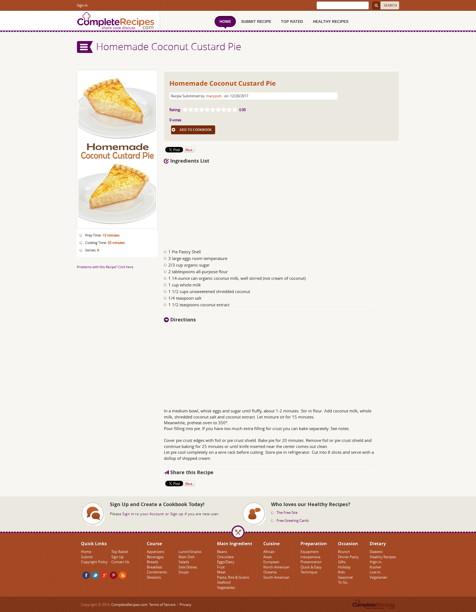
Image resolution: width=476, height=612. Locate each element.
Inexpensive (310, 556)
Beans (222, 551)
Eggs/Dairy (225, 561)
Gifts (341, 561)
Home (86, 551)
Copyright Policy (94, 561)
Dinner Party (348, 556)
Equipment (310, 551)
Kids (341, 572)
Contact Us (120, 561)
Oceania (270, 572)
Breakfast (154, 567)
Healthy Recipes (383, 556)
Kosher (375, 567)
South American (276, 577)
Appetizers (155, 551)
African (269, 551)
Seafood (224, 582)
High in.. (376, 561)
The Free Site (287, 512)
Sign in (82, 5)
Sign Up (117, 556)
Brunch (344, 551)
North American (276, 567)
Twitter (95, 575)
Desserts (154, 577)
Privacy (185, 604)
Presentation (311, 561)
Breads (152, 561)
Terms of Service (162, 604)
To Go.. (343, 582)
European (271, 561)
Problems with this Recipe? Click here (105, 267)
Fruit (221, 567)
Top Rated (119, 551)
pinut (113, 575)
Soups (183, 572)
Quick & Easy (311, 567)
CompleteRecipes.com (129, 604)
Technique (309, 572)
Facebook (86, 575)
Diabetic (376, 551)
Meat (221, 572)
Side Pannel (85, 47)
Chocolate (225, 556)
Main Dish (186, 556)
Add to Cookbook (196, 129)
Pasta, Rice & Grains (233, 577)
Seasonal (345, 577)
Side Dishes (187, 567)
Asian (267, 556)
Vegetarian (378, 577)
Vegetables (226, 587)
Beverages (155, 556)
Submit (87, 556)
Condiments (157, 572)
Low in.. (376, 572)
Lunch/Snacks (189, 551)
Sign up (176, 513)
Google (104, 575)
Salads (183, 561)
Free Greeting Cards (293, 520)
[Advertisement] (281, 204)
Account (157, 513)
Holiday (344, 567)
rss (122, 575)
